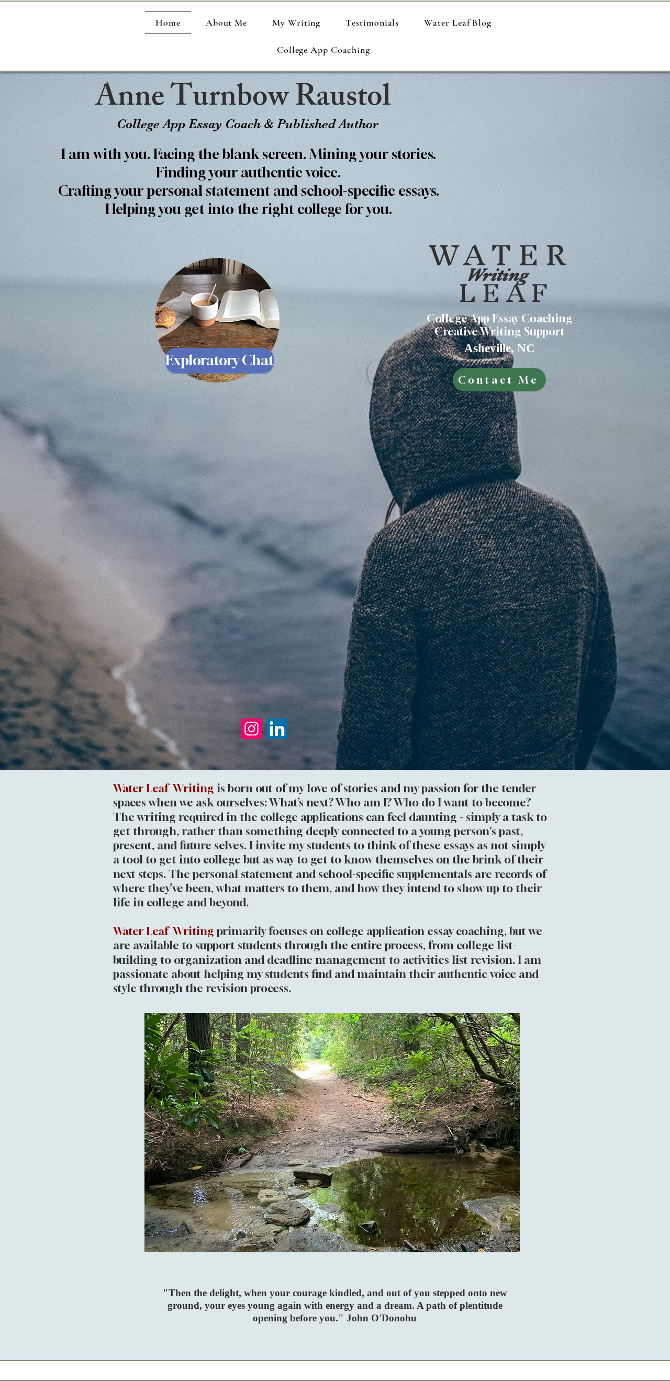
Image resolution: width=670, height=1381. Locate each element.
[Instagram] (251, 728)
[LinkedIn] (277, 728)
